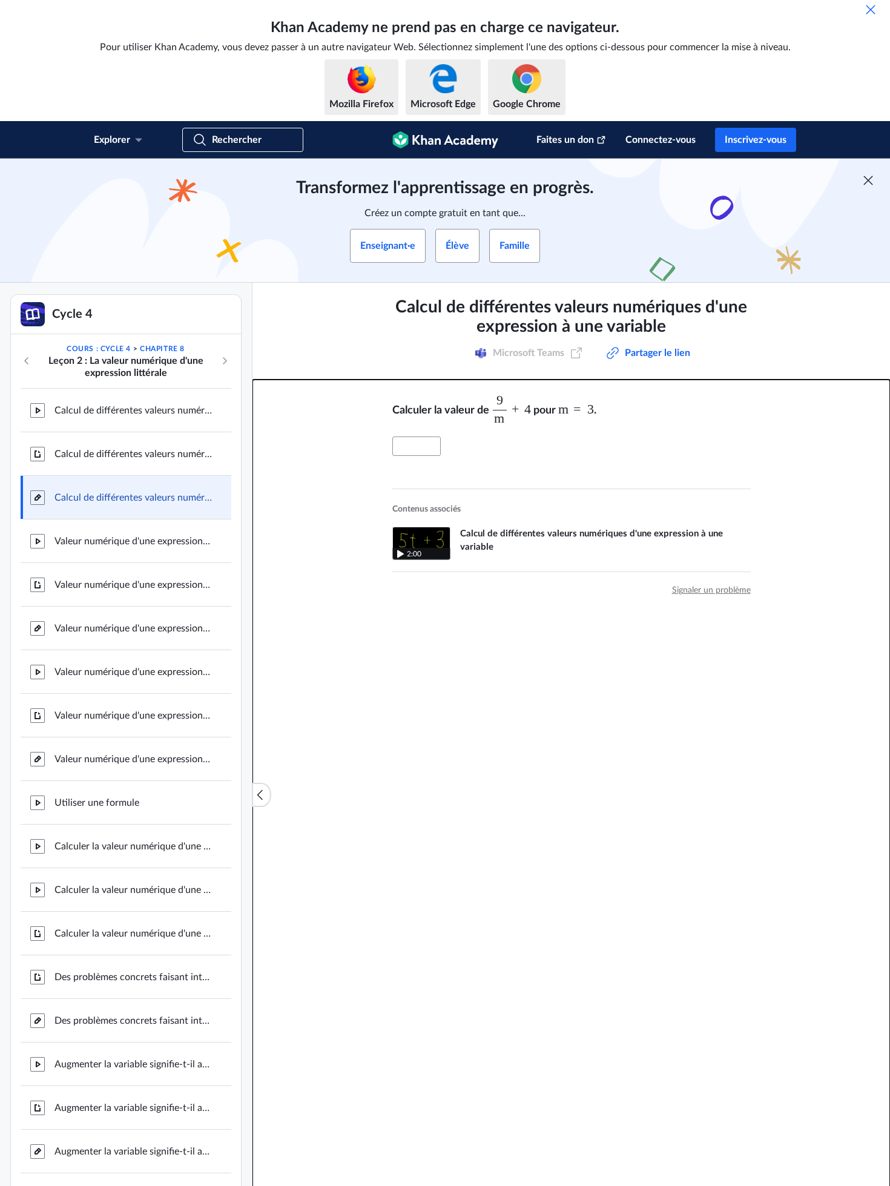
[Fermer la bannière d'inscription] (868, 180)
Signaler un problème (711, 590)
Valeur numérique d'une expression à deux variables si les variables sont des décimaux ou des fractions (133, 672)
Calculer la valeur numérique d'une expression (133, 890)
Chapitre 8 (162, 348)
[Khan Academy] (445, 140)
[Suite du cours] (224, 361)
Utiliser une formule (96, 803)
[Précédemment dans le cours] (26, 361)
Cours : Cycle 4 (99, 348)
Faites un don (565, 140)
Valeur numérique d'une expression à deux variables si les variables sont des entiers (133, 541)
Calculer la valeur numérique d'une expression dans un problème (133, 846)
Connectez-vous (660, 140)
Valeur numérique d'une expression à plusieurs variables (133, 628)
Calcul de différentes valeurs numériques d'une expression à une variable (133, 410)
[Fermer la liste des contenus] (261, 795)
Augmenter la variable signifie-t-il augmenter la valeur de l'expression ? (133, 1064)
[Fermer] (870, 9)
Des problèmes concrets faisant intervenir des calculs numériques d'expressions (133, 977)
